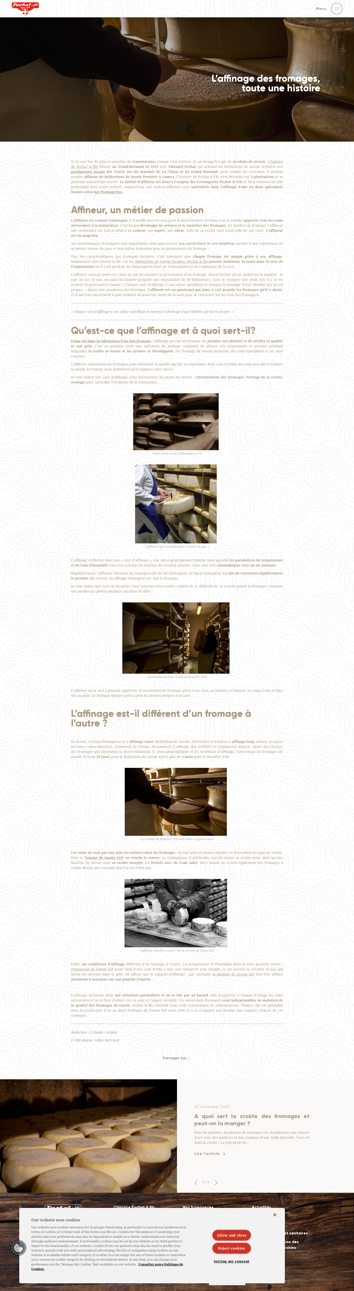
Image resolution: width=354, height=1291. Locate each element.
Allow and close (232, 1235)
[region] (152, 1245)
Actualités (261, 1207)
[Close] (274, 1215)
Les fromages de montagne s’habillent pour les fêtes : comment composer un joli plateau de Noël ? (251, 1119)
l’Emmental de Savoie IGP (92, 969)
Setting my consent (231, 1261)
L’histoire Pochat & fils (134, 1207)
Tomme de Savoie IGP (104, 857)
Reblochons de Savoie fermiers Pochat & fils (171, 261)
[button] (196, 1182)
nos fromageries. (108, 192)
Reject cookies (231, 1248)
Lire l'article (207, 1157)
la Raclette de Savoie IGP (233, 974)
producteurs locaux (88, 171)
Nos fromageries (198, 1207)
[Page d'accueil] (25, 11)
